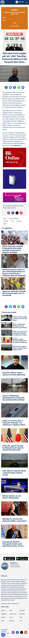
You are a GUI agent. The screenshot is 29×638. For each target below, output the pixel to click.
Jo (5, 20)
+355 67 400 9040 (15, 567)
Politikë (3, 617)
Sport (5, 218)
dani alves (19, 221)
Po (5, 18)
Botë (11, 610)
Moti (21, 617)
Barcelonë (6, 221)
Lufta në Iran (13, 614)
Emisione (22, 610)
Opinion (3, 610)
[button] (3, 634)
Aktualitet (3, 614)
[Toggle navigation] (26, 2)
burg (12, 221)
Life (21, 621)
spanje (5, 223)
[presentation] (24, 312)
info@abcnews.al (15, 565)
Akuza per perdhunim (14, 218)
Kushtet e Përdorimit (12, 604)
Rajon (2, 621)
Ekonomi (12, 621)
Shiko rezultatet (14, 26)
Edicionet (22, 614)
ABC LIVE (21, 2)
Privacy (4, 604)
